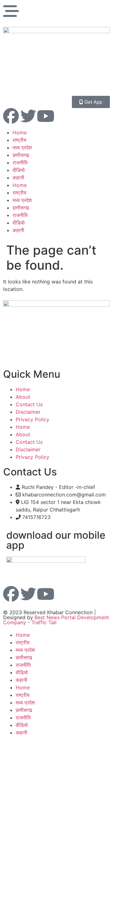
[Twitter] (28, 116)
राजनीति (20, 162)
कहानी (18, 177)
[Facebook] (11, 116)
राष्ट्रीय (19, 140)
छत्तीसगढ (21, 155)
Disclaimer (28, 412)
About (23, 397)
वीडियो (19, 170)
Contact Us (29, 404)
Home (20, 132)
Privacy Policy (32, 419)
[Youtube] (45, 116)
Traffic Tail (43, 622)
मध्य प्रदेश (22, 147)
